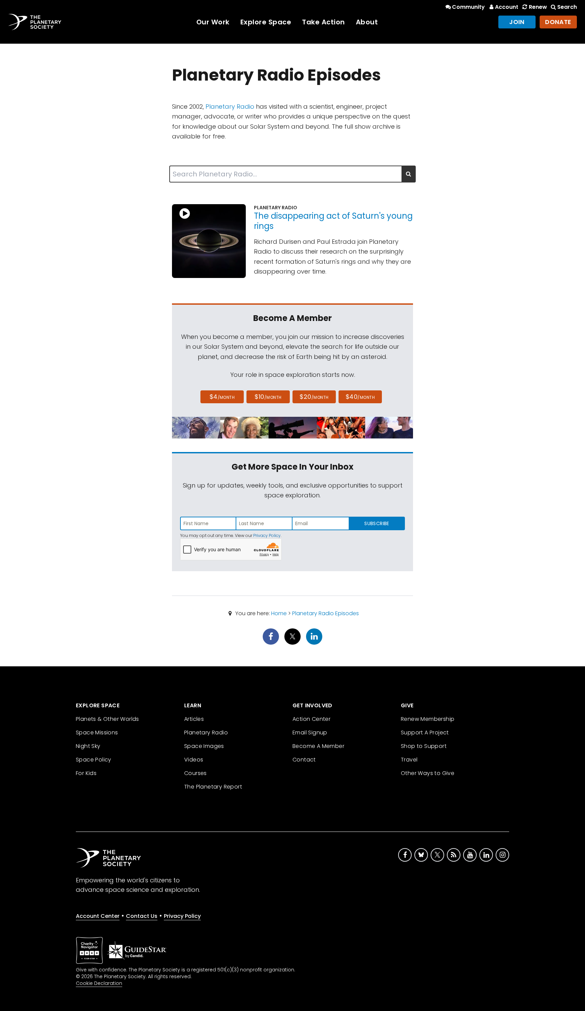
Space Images (204, 746)
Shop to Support (424, 746)
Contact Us (141, 916)
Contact (304, 759)
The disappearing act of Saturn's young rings (333, 221)
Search (567, 7)
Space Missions (97, 732)
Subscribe (376, 523)
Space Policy (93, 759)
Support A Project (425, 732)
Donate (558, 22)
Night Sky (88, 746)
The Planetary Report (213, 787)
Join (517, 22)
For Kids (86, 773)
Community (468, 7)
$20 (314, 396)
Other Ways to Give (427, 773)
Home (279, 613)
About (367, 22)
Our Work (213, 22)
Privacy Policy (267, 535)
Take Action (323, 22)
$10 (268, 396)
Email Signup (309, 732)
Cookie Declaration (99, 983)
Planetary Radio (229, 106)
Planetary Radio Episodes (325, 613)
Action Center (311, 719)
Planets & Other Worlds (107, 719)
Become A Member (318, 746)
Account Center (98, 916)
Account (506, 7)
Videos (193, 759)
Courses (195, 773)
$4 (222, 396)
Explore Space (265, 22)
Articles (194, 719)
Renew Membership (427, 719)
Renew (538, 7)
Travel (409, 759)
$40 (360, 396)
